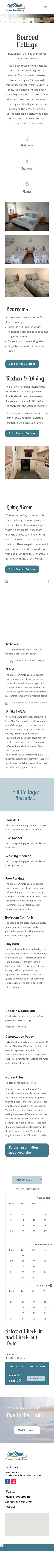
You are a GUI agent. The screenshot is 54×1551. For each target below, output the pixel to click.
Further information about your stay (23, 1150)
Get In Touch (27, 1430)
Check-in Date (16, 1366)
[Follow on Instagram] (13, 1481)
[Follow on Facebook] (7, 1481)
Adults (12, 1375)
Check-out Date (37, 1366)
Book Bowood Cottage (22, 364)
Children (13, 1381)
